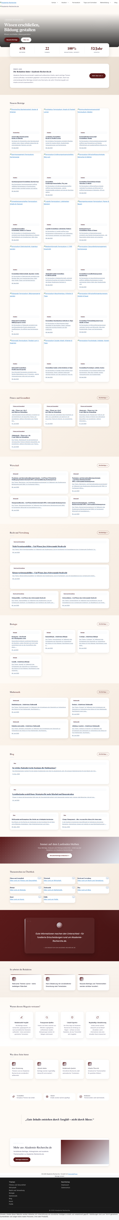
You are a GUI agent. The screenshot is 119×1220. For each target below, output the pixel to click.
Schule (54, 2)
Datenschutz (65, 1187)
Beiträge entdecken (22, 1159)
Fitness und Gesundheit (17, 1185)
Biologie (11, 1193)
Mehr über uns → (97, 75)
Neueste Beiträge (12, 40)
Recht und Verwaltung (16, 1190)
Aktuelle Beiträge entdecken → (59, 855)
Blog (115, 2)
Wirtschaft (12, 1187)
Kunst (11, 1201)
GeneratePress (72, 1174)
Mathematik (13, 1196)
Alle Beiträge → (103, 397)
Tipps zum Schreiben (90, 2)
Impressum (65, 1185)
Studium (64, 2)
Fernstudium (76, 2)
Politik (11, 1204)
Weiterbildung (104, 2)
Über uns (26, 40)
